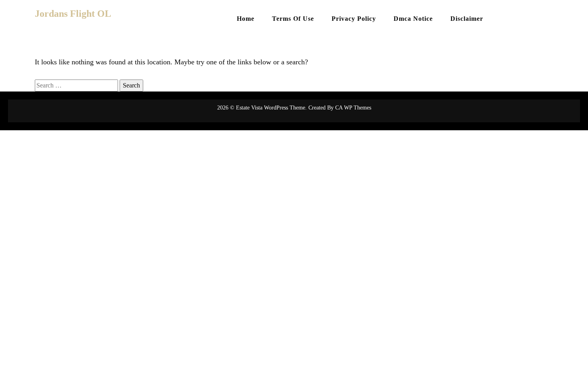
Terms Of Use (293, 18)
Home (245, 18)
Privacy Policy (354, 18)
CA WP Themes (353, 108)
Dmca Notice (413, 18)
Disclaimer (466, 18)
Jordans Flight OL (73, 13)
